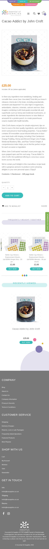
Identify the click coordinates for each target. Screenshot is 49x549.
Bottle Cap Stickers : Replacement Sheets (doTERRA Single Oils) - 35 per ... (12, 258)
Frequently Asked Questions (11, 434)
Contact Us (18, 4)
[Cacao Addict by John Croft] (26, 311)
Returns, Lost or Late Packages (13, 430)
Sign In (22, 1)
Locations (31, 4)
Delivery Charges (8, 426)
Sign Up (12, 1)
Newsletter (5, 472)
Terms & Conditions (8, 407)
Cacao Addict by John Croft (22, 21)
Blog (3, 387)
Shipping (5, 422)
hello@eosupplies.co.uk (10, 491)
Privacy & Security (8, 403)
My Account (35, 1)
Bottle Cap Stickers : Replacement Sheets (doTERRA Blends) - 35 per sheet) (36, 258)
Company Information (9, 399)
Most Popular (6, 442)
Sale (3, 469)
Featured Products (8, 438)
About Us (5, 391)
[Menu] (28, 13)
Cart (3, 457)
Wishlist (4, 465)
